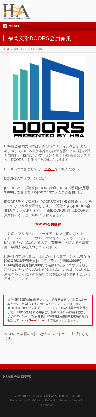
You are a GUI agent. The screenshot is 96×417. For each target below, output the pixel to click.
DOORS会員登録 (48, 224)
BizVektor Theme (56, 400)
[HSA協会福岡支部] (16, 13)
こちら (49, 169)
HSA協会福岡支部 (42, 396)
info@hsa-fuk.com (34, 320)
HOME (6, 49)
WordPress (34, 400)
